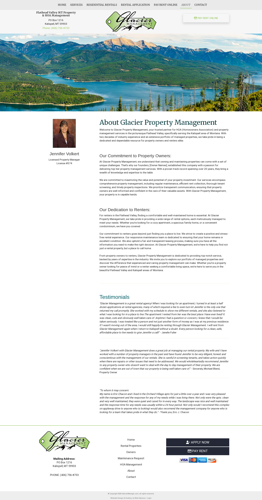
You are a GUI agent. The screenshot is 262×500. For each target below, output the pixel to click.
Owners (131, 452)
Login (149, 498)
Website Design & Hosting (121, 498)
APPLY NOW (199, 442)
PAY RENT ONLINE (207, 18)
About (131, 470)
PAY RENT (199, 451)
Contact (131, 476)
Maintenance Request (131, 458)
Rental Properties (131, 445)
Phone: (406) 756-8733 (56, 28)
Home (131, 439)
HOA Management (131, 464)
